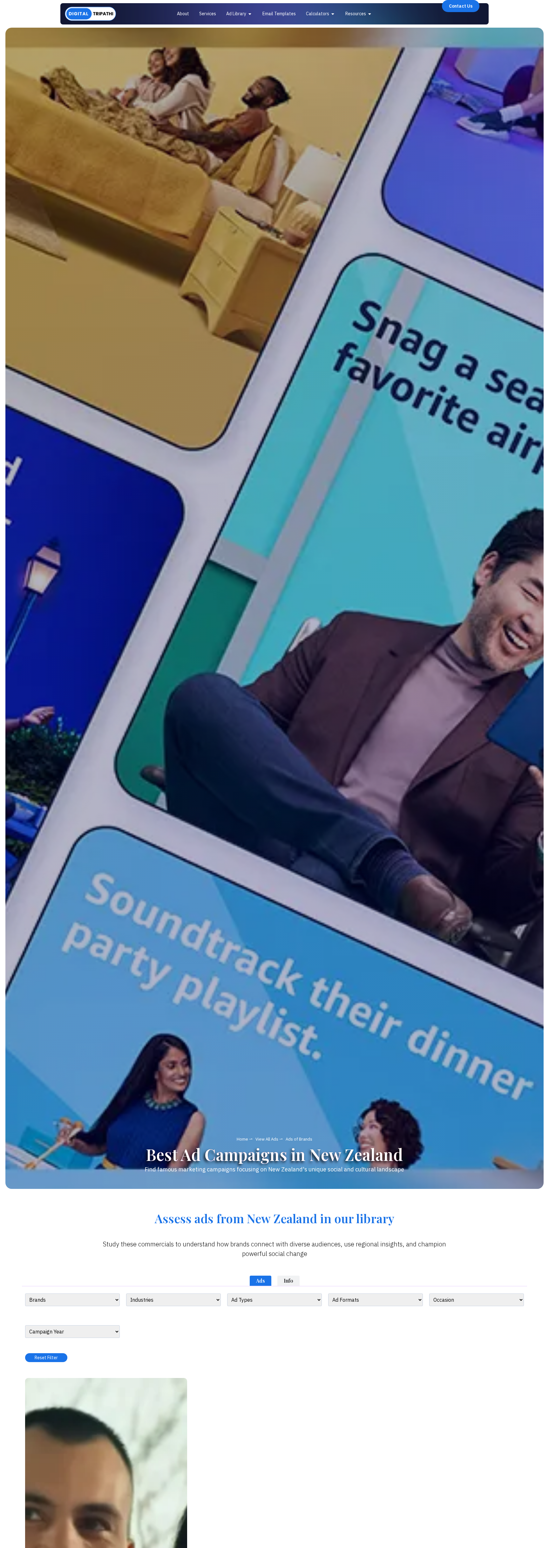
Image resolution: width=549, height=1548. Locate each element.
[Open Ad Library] (250, 13)
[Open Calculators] (333, 13)
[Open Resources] (370, 13)
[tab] (260, 1281)
